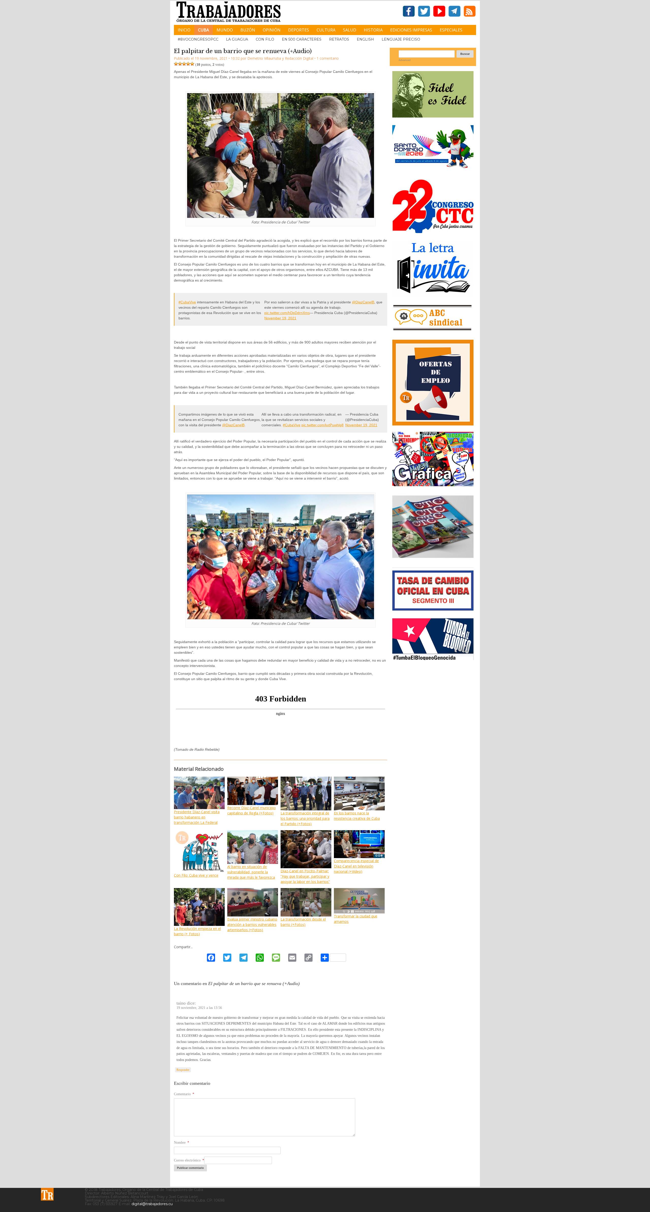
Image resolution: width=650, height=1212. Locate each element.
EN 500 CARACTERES (301, 39)
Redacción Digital (299, 58)
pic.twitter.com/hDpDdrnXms (287, 313)
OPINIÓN (272, 30)
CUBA (203, 30)
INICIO (184, 30)
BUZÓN (247, 30)
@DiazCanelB (363, 302)
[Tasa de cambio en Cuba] (433, 608)
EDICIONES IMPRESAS (411, 30)
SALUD (349, 30)
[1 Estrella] (176, 64)
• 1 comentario (326, 58)
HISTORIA (373, 30)
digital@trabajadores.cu (152, 1204)
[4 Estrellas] (188, 64)
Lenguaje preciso (401, 39)
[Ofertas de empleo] (433, 382)
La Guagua (237, 39)
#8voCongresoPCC (198, 39)
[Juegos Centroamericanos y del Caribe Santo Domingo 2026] (433, 169)
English (365, 39)
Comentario (184, 1094)
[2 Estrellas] (180, 64)
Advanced (405, 60)
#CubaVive (187, 302)
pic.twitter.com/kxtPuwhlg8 (322, 425)
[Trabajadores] (47, 1194)
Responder (182, 1070)
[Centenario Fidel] (433, 115)
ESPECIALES (451, 30)
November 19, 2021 (280, 318)
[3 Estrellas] (184, 64)
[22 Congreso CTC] (433, 231)
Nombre (181, 1142)
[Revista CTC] (433, 558)
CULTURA (326, 30)
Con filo (265, 39)
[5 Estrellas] (192, 64)
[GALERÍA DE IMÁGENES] (433, 484)
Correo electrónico (189, 1160)
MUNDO (225, 30)
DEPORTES (298, 30)
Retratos (339, 39)
